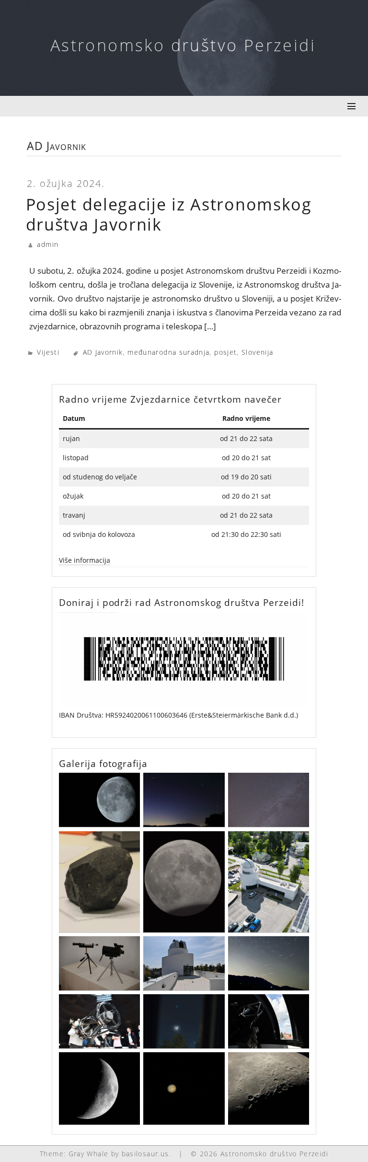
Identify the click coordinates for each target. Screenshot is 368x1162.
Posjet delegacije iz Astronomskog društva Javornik (169, 214)
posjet (225, 352)
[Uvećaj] (296, 624)
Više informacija (84, 560)
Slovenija (257, 352)
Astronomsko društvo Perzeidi (183, 45)
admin (47, 244)
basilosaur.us (145, 1153)
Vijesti (48, 352)
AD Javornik (103, 352)
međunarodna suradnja (168, 352)
